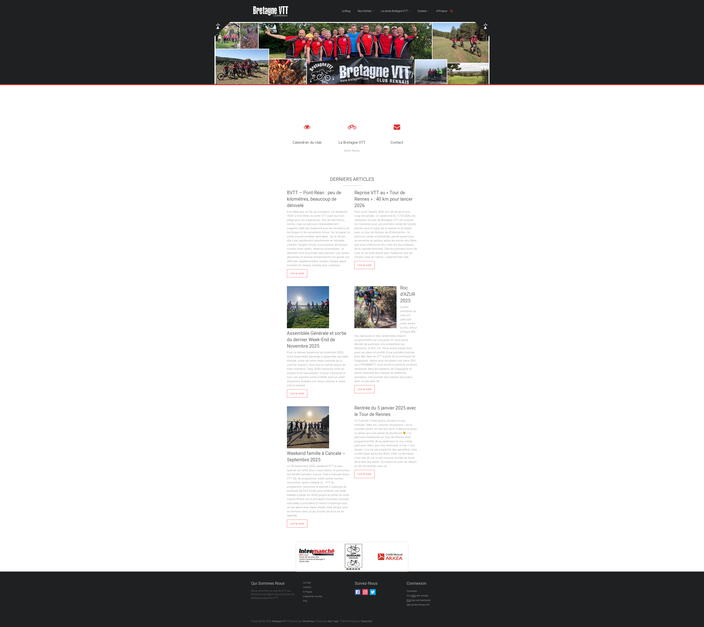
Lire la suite (297, 273)
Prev (302, 557)
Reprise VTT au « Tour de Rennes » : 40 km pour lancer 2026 (383, 199)
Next (402, 557)
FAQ (305, 601)
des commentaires (419, 600)
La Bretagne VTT (352, 142)
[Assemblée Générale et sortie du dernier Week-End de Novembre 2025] (308, 286)
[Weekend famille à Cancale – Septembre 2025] (308, 406)
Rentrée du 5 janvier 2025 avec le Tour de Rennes (385, 411)
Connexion (412, 591)
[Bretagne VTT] (270, 6)
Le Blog (346, 11)
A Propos (441, 11)
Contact (422, 11)
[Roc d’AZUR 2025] (375, 286)
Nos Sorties (364, 11)
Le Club (307, 582)
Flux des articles (417, 595)
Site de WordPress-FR (418, 604)
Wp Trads (333, 621)
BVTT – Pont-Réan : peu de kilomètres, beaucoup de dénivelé (314, 199)
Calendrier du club (307, 142)
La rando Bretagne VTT (394, 11)
